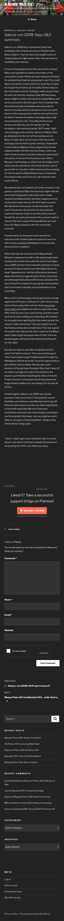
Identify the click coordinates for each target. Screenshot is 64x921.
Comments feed (13, 891)
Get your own (41, 488)
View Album (9, 485)
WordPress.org (12, 897)
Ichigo (31, 30)
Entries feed (10, 885)
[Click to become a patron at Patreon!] (32, 515)
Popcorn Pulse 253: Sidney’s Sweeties (32, 803)
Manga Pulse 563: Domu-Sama (20, 762)
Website (9, 630)
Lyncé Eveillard (12, 780)
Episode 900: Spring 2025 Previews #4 (34, 809)
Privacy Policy (11, 913)
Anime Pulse (18, 4)
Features (14, 529)
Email (8, 615)
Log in (7, 879)
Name (8, 599)
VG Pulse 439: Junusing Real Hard (22, 744)
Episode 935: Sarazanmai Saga (27, 790)
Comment (10, 558)
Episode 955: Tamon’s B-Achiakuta (22, 756)
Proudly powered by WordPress (35, 913)
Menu (33, 19)
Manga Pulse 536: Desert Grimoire (32, 796)
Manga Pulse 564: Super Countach (22, 737)
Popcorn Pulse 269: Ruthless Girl (21, 750)
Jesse (7, 796)
